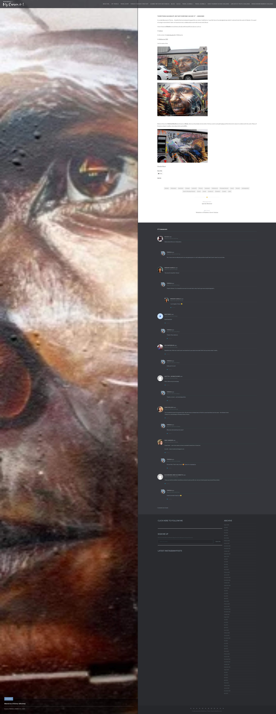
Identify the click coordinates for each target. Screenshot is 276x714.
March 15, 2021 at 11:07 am (173, 254)
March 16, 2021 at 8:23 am (173, 492)
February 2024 (227, 603)
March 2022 (226, 651)
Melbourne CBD (163, 39)
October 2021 (226, 664)
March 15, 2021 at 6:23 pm (171, 347)
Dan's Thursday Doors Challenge (218, 3)
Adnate (166, 188)
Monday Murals (224, 188)
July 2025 (226, 559)
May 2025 (226, 564)
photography (245, 188)
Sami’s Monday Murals (189, 191)
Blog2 (178, 3)
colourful (194, 188)
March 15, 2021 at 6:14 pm (171, 316)
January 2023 (226, 635)
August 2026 (226, 524)
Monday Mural (161, 166)
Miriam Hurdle (170, 267)
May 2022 (226, 646)
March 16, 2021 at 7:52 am (176, 300)
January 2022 (226, 656)
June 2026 (226, 530)
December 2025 (227, 545)
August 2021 (226, 669)
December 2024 (227, 577)
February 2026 (227, 540)
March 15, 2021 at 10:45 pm (171, 409)
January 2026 (226, 543)
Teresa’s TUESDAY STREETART (139, 3)
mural (232, 188)
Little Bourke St (170, 35)
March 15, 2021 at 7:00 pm (173, 362)
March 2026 (226, 538)
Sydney (161, 31)
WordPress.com (218, 711)
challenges (8, 698)
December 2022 (227, 638)
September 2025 (227, 553)
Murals (238, 188)
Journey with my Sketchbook (159, 3)
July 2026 (226, 527)
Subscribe (218, 541)
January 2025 (226, 574)
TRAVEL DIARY (124, 3)
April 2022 (226, 648)
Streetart (217, 191)
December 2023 (227, 609)
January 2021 (226, 688)
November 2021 (227, 661)
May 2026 (226, 532)
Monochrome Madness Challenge (262, 3)
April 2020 (226, 693)
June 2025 (226, 561)
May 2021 (226, 677)
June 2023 (226, 622)
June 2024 (226, 593)
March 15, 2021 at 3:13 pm (171, 269)
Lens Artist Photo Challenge (240, 3)
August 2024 (226, 588)
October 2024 (226, 582)
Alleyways (173, 188)
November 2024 (227, 580)
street (204, 191)
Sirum (198, 191)
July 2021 (226, 672)
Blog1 (173, 3)
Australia (180, 188)
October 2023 (226, 614)
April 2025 (226, 566)
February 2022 (227, 653)
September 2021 (227, 667)
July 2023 (226, 619)
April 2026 (226, 535)
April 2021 (226, 680)
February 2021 (227, 685)
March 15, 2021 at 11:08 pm (173, 426)
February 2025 (227, 572)
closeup (187, 188)
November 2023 (227, 611)
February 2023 (227, 632)
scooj (167, 236)
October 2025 (226, 551)
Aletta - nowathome (172, 376)
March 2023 (226, 630)
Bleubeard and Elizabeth (174, 475)
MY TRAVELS (115, 3)
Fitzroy (200, 188)
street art (210, 191)
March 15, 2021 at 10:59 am (171, 238)
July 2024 (226, 590)
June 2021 (226, 674)
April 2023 (226, 627)
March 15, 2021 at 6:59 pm (173, 331)
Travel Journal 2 (200, 3)
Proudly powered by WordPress (199, 711)
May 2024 (226, 595)
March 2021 (226, 682)
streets (224, 191)
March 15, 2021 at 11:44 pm (173, 461)
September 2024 (227, 585)
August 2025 (226, 556)
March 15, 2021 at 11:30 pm (171, 442)
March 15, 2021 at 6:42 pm (171, 378)
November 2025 (227, 548)
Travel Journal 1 (187, 3)
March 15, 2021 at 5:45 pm (173, 285)
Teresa (11, 708)
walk (229, 191)
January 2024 (226, 606)
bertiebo (168, 314)
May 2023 (226, 624)
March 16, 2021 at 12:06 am (171, 476)
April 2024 (226, 598)
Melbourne (215, 188)
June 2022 (226, 643)
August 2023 (226, 617)
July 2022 (226, 640)
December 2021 (227, 659)
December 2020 (227, 690)
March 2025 (226, 569)
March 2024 (226, 601)
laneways (207, 188)
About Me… (106, 3)
